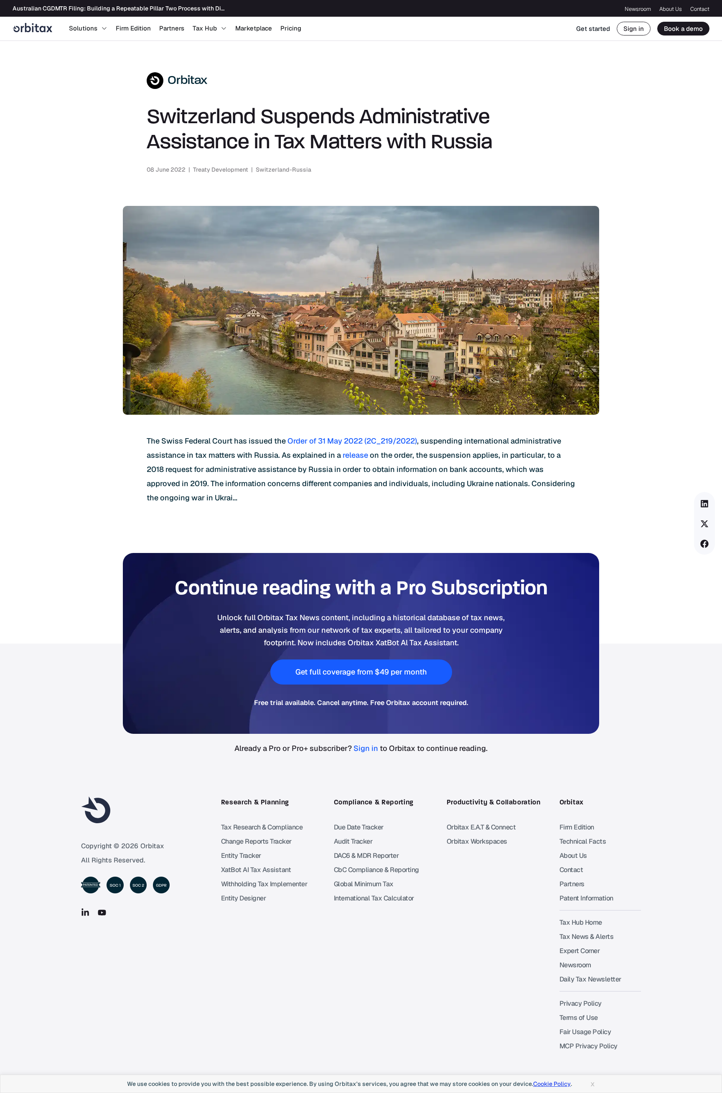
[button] (704, 503)
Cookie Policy (552, 1084)
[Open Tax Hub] (224, 28)
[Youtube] (102, 912)
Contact (699, 9)
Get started (593, 29)
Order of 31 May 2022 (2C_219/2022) (352, 441)
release (355, 455)
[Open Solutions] (104, 28)
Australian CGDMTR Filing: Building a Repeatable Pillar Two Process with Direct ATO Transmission (148, 8)
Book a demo (683, 29)
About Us (670, 9)
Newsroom (638, 9)
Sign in (633, 29)
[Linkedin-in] (85, 912)
